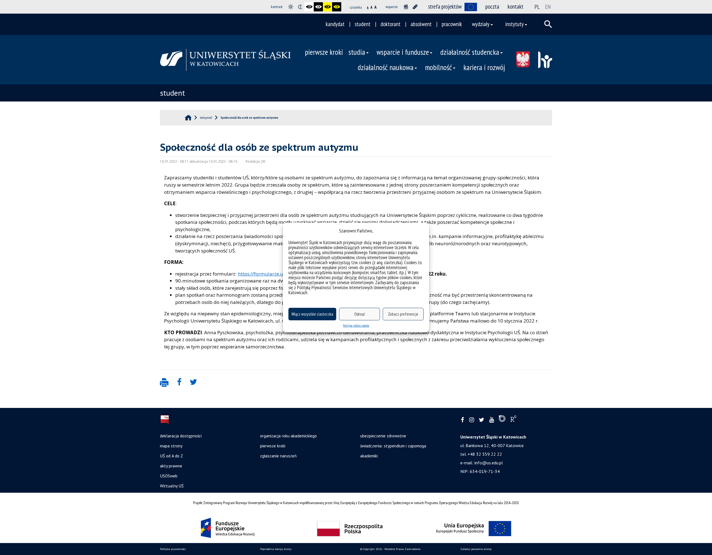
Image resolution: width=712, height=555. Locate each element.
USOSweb (168, 476)
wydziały (481, 24)
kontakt (515, 6)
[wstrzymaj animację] (406, 6)
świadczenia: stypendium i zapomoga (393, 446)
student (362, 24)
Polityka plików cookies (356, 325)
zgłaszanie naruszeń (278, 456)
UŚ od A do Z (171, 456)
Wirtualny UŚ (172, 486)
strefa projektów (445, 6)
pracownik (452, 24)
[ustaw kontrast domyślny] (290, 6)
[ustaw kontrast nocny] (300, 6)
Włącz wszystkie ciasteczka (312, 314)
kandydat (335, 24)
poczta (492, 6)
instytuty (514, 24)
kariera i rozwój (484, 67)
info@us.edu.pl (488, 462)
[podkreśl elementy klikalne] (415, 6)
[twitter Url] (481, 420)
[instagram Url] (471, 420)
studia (356, 52)
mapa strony (171, 446)
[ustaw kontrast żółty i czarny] (336, 6)
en (548, 7)
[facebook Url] (462, 420)
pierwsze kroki (324, 52)
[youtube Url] (491, 420)
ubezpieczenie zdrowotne (383, 435)
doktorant (390, 24)
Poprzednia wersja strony (275, 549)
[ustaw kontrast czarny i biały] (309, 6)
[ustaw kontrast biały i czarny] (318, 6)
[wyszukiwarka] (548, 24)
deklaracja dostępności (181, 435)
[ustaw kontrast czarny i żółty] (327, 6)
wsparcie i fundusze (403, 52)
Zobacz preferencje (403, 314)
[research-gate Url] (513, 419)
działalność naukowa (386, 67)
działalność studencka (469, 52)
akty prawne (171, 466)
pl (537, 7)
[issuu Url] (502, 419)
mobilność (438, 67)
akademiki (369, 456)
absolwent (421, 24)
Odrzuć (359, 314)
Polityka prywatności (173, 549)
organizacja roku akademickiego (288, 435)
